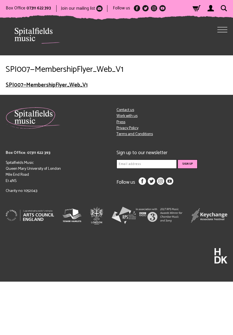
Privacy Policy (127, 128)
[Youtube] (162, 8)
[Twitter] (145, 8)
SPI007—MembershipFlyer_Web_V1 (47, 85)
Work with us (127, 116)
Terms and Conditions (134, 134)
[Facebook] (137, 8)
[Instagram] (154, 8)
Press (120, 122)
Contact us (125, 110)
